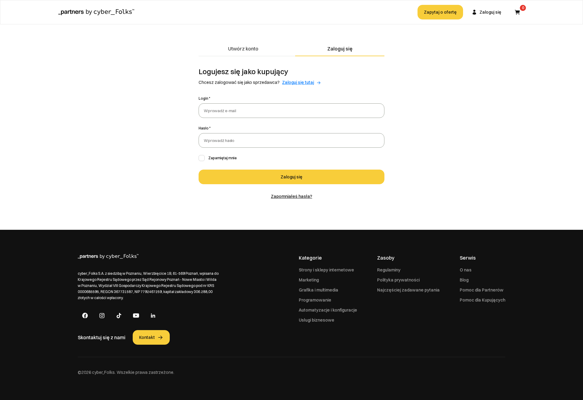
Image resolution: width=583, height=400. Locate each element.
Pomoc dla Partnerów (481, 290)
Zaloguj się (340, 49)
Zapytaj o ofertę (440, 12)
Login (203, 98)
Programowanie (315, 300)
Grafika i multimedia (318, 290)
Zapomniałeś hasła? (291, 196)
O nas (466, 270)
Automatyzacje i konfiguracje (328, 310)
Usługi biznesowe (316, 320)
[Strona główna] (96, 12)
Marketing (309, 280)
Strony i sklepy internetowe (326, 270)
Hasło (204, 128)
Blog (464, 280)
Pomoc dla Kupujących (482, 300)
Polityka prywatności (398, 280)
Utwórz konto (243, 49)
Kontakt (147, 337)
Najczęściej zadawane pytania (408, 290)
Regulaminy (389, 270)
